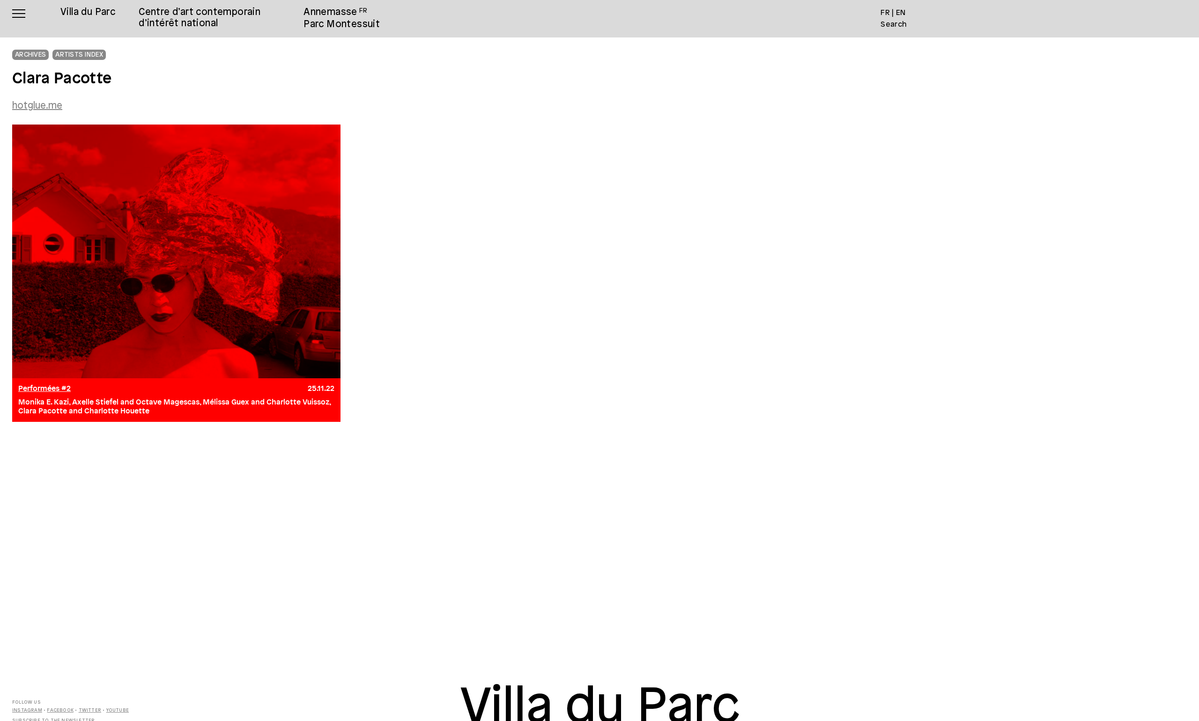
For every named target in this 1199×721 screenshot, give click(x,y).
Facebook (60, 710)
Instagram (27, 710)
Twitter (90, 710)
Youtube (117, 710)
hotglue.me (37, 106)
